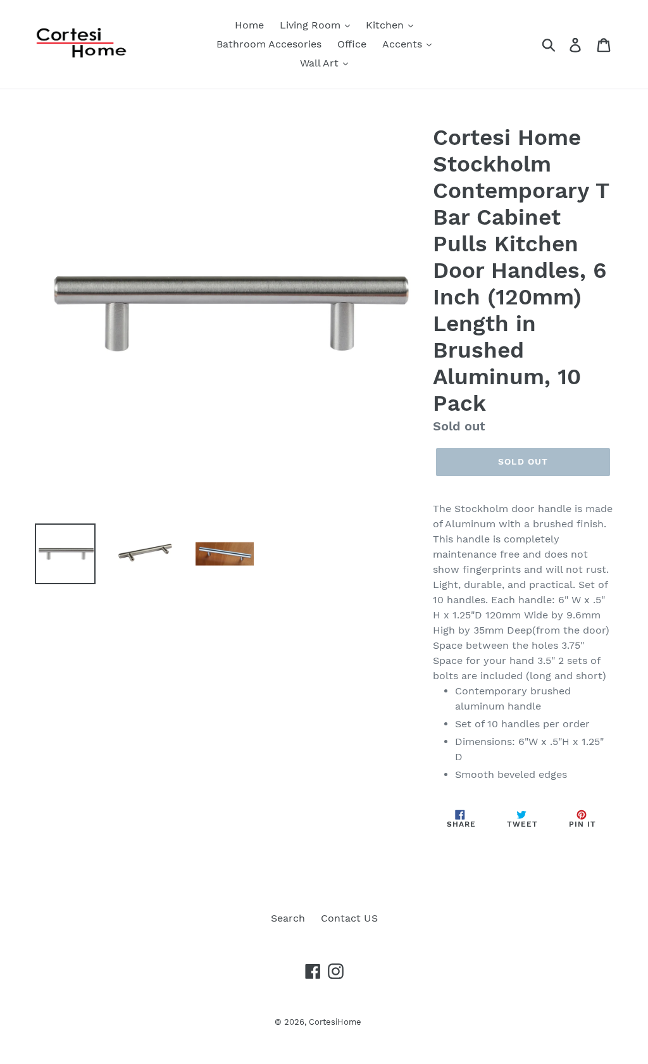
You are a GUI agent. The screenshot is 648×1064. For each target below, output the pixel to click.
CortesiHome (335, 1022)
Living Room (312, 25)
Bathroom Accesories (268, 44)
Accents (403, 44)
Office (351, 44)
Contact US (349, 918)
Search (288, 918)
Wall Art (321, 63)
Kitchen (386, 25)
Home (249, 25)
